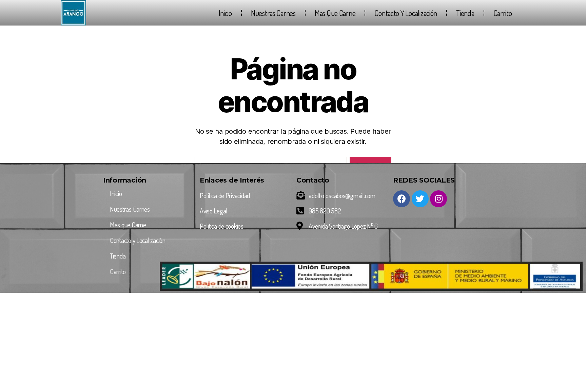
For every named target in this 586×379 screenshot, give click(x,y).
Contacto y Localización (405, 13)
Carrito (502, 13)
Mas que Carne (335, 13)
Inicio (225, 13)
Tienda (465, 13)
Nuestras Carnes (273, 13)
